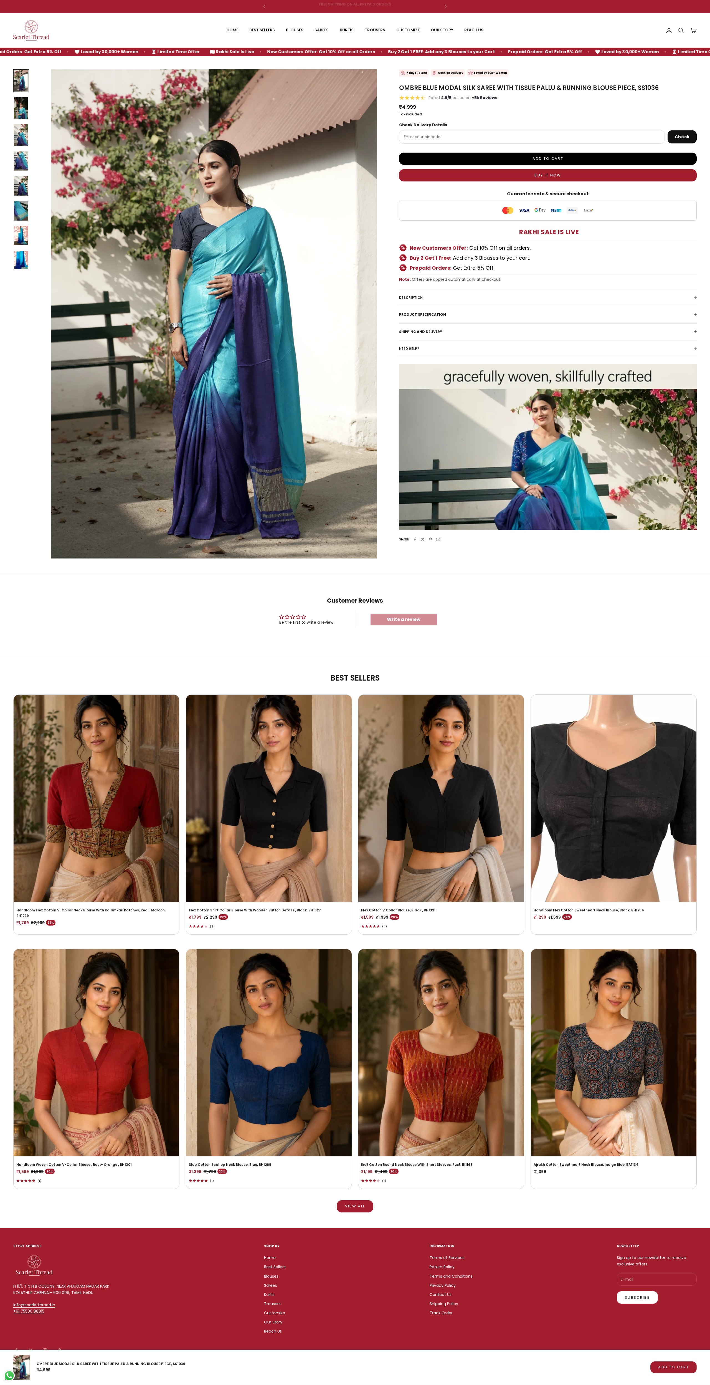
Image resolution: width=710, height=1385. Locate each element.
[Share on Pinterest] (430, 539)
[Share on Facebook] (415, 539)
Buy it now (547, 175)
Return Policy (442, 1267)
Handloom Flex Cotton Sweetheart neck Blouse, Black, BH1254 (589, 910)
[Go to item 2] (21, 108)
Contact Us (441, 1294)
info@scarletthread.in (34, 1305)
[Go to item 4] (21, 161)
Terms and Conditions (451, 1276)
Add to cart (547, 158)
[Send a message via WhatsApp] (9, 1375)
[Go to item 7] (21, 236)
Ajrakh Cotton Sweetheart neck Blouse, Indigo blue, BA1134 (586, 1164)
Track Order (441, 1313)
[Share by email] (438, 539)
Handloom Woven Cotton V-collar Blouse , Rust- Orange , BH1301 (74, 1164)
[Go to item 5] (21, 186)
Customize (408, 30)
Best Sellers (262, 30)
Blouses (294, 30)
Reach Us (473, 30)
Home (232, 30)
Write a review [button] (403, 619)
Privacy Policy (443, 1285)
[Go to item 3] (21, 135)
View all (355, 1206)
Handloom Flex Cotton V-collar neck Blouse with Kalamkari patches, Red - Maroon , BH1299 (91, 913)
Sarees (322, 30)
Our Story (442, 30)
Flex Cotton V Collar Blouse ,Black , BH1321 (398, 910)
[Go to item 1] (21, 80)
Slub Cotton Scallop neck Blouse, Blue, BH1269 (230, 1164)
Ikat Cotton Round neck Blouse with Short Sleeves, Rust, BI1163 (417, 1164)
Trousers (375, 30)
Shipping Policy (444, 1303)
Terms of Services (447, 1257)
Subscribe (637, 1297)
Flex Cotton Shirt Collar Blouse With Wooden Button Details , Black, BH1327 (255, 910)
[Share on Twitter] (422, 539)
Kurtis (347, 30)
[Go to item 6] (21, 211)
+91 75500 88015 (28, 1311)
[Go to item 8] (21, 260)
